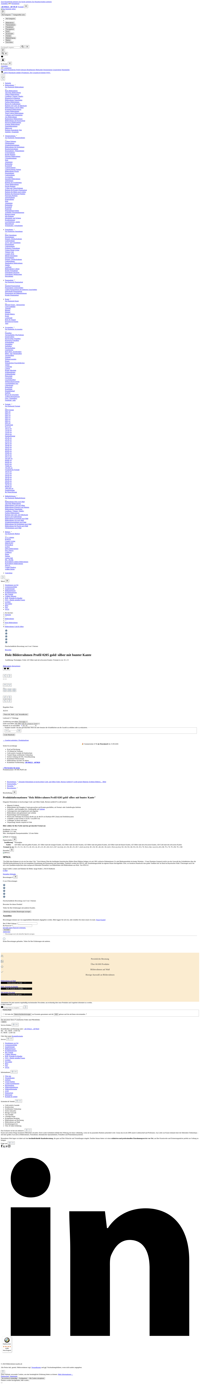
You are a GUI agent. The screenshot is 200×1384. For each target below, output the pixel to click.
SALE (7, 609)
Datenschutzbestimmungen (22, 1014)
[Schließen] (1, 1382)
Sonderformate (10, 589)
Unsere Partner (10, 1082)
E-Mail (5, 870)
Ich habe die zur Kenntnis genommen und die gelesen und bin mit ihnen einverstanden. (46, 1014)
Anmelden (4, 3)
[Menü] (3, 11)
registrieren (7, 68)
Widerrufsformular (11, 1089)
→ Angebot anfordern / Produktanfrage (16, 740)
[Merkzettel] (2, 57)
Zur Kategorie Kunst (12, 301)
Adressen (23, 70)
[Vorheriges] (3, 79)
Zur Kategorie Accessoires (13, 329)
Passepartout (10, 29)
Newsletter (8, 604)
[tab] (56, 782)
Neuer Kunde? (101, 920)
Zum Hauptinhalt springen (10, 2)
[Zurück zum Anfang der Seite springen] (3, 1372)
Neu (6, 607)
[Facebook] (2, 1147)
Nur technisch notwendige (9, 1378)
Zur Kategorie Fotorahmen (14, 231)
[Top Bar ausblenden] (26, 6)
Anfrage (42, 809)
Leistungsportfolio (11, 587)
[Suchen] (23, 47)
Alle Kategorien (10, 18)
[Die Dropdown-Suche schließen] (27, 47)
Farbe (8, 723)
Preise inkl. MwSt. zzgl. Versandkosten (16, 714)
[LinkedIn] (100, 1345)
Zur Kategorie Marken (12, 534)
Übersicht (4, 70)
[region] (100, 686)
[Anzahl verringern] (7, 730)
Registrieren (15, 3)
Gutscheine (9, 42)
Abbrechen (6, 932)
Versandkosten (10, 1078)
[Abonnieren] (25, 1007)
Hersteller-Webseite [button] (9, 874)
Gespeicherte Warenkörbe (61, 70)
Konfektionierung (11, 592)
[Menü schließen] (10, 63)
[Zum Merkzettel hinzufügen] (6, 668)
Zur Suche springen (25, 2)
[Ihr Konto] (3, 60)
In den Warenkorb (9, 735)
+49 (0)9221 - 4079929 (32, 762)
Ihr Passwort (7, 926)
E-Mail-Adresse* (6, 1004)
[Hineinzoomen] (14, 690)
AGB (56, 1014)
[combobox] (10, 47)
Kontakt (21, 7)
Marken (8, 40)
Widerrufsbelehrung (11, 1087)
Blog (6, 605)
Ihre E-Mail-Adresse (10, 923)
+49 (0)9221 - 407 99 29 (9, 7)
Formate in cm (11, 725)
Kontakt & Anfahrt (11, 1096)
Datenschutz (9, 1093)
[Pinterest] (6, 1147)
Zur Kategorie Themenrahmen (15, 138)
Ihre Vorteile (9, 594)
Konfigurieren (23, 1378)
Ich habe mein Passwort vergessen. (14, 928)
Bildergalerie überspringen (11, 666)
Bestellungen (31, 70)
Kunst (7, 31)
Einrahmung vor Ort (11, 585)
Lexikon (8, 602)
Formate (8, 36)
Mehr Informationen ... (65, 1374)
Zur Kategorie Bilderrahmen (14, 87)
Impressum (8, 1095)
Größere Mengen (10, 596)
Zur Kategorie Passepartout (14, 282)
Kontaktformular (17, 1036)
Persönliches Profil (14, 70)
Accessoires (9, 33)
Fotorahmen (9, 27)
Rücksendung (9, 1085)
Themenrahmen (10, 25)
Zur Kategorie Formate (12, 406)
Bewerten (8, 650)
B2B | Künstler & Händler (13, 598)
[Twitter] (4, 1147)
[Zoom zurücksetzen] (10, 690)
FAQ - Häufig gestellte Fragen (15, 600)
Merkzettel (39, 70)
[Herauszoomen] (5, 690)
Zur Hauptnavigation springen (42, 2)
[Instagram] (9, 1147)
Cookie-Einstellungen (12, 1083)
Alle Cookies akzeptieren (36, 1378)
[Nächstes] (3, 577)
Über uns (8, 1076)
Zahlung (8, 1080)
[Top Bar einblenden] (3, 75)
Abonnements (48, 70)
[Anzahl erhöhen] (19, 730)
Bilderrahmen (10, 22)
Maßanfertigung (10, 38)
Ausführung (10, 721)
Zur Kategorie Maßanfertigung (15, 498)
